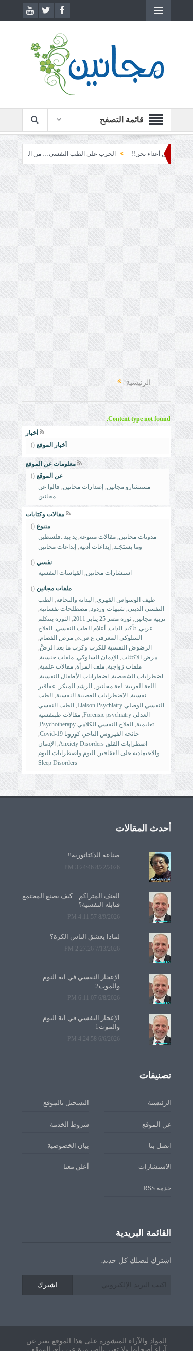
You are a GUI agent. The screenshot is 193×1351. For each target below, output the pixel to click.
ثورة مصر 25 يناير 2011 (102, 618)
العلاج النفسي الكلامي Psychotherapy (86, 724)
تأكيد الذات (122, 628)
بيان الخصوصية (68, 1145)
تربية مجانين (149, 618)
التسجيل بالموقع (66, 1103)
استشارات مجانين (109, 572)
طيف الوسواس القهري (126, 599)
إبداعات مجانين (57, 546)
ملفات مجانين (54, 588)
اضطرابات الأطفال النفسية (74, 676)
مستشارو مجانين (128, 486)
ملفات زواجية (125, 666)
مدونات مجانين (137, 536)
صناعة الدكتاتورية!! (93, 855)
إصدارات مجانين (83, 486)
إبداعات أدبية (95, 546)
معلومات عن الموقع (51, 463)
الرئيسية (159, 1103)
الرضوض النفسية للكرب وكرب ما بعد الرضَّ (96, 647)
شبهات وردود (108, 608)
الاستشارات (154, 1166)
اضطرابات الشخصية (137, 676)
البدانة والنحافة (75, 599)
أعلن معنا (76, 1166)
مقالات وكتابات (45, 514)
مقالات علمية (56, 666)
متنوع (43, 526)
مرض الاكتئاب (139, 657)
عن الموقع (50, 475)
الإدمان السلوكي (97, 657)
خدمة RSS (157, 1188)
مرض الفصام (56, 637)
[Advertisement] (96, 270)
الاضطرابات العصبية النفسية (92, 695)
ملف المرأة (90, 666)
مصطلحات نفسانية (63, 608)
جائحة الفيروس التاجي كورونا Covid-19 (89, 734)
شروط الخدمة (69, 1124)
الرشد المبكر (75, 686)
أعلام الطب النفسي (81, 628)
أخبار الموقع (52, 444)
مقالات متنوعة (98, 536)
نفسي (44, 562)
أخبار (32, 432)
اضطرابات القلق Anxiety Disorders (103, 743)
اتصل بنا (160, 1145)
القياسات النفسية (60, 572)
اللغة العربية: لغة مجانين (125, 686)
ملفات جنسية (57, 657)
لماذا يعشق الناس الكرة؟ (85, 936)
